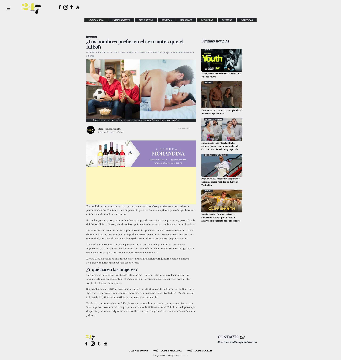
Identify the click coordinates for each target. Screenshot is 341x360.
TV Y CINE (208, 50)
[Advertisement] (141, 185)
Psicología (92, 37)
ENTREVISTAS (247, 20)
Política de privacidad (167, 350)
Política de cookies (199, 350)
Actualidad (207, 20)
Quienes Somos (138, 350)
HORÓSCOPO (186, 20)
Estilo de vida (146, 20)
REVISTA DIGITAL (96, 20)
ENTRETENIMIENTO (121, 20)
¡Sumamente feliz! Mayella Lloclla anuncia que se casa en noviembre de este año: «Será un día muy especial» (220, 146)
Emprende (227, 20)
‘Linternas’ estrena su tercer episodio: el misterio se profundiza (221, 112)
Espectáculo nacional (213, 119)
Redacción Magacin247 (109, 128)
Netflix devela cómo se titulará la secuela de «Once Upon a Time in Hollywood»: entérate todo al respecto (221, 217)
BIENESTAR (167, 20)
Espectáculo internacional (215, 155)
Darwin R (184, 355)
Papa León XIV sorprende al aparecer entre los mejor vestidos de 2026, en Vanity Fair (220, 181)
